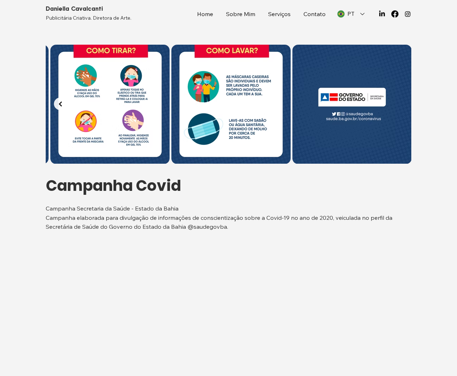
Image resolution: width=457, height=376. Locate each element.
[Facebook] (394, 14)
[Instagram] (407, 14)
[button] (279, 14)
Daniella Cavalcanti (74, 9)
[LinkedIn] (382, 14)
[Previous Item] (60, 104)
